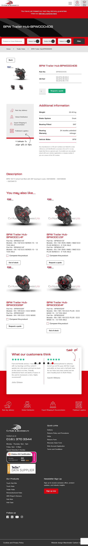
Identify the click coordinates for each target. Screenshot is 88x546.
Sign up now (51, 491)
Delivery (50, 430)
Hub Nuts (9, 499)
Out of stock (13, 263)
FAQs (49, 436)
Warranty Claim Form (54, 443)
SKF (74, 124)
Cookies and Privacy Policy (13, 543)
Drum (74, 118)
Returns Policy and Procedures (58, 433)
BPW (74, 139)
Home (8, 49)
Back (11, 60)
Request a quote (57, 91)
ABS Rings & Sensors (14, 496)
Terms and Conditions (54, 449)
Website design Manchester (61, 543)
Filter (79, 41)
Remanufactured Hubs (14, 493)
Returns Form (52, 440)
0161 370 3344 (19, 439)
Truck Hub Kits (11, 483)
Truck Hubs (10, 486)
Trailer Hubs (21, 49)
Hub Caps (9, 502)
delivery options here (48, 13)
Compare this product (18, 255)
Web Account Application (56, 446)
